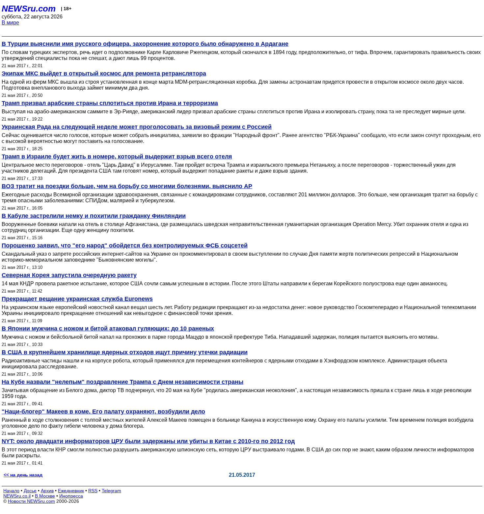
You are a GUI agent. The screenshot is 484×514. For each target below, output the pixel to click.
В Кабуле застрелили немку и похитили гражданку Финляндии (94, 216)
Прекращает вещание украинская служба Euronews (77, 299)
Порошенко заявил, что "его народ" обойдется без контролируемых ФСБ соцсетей (125, 245)
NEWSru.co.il (17, 496)
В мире (10, 22)
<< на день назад (23, 474)
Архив (47, 490)
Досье (30, 490)
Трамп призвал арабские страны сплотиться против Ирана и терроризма (110, 103)
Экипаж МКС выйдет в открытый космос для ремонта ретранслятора (104, 73)
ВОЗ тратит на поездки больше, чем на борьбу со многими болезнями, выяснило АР (127, 186)
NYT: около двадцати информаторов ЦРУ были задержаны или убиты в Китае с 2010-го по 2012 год (148, 441)
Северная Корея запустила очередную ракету (69, 275)
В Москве (45, 496)
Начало (11, 490)
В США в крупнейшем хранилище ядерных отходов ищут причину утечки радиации (125, 352)
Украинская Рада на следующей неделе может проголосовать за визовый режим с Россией (137, 127)
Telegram (111, 490)
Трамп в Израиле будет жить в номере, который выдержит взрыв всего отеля (117, 156)
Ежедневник (71, 490)
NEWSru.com (29, 9)
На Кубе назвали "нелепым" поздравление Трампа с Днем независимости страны (122, 382)
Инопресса (71, 496)
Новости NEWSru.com (31, 501)
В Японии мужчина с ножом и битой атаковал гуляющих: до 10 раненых (108, 328)
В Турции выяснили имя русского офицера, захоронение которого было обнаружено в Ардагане (145, 44)
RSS (92, 490)
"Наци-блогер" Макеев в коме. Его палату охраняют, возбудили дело (103, 411)
